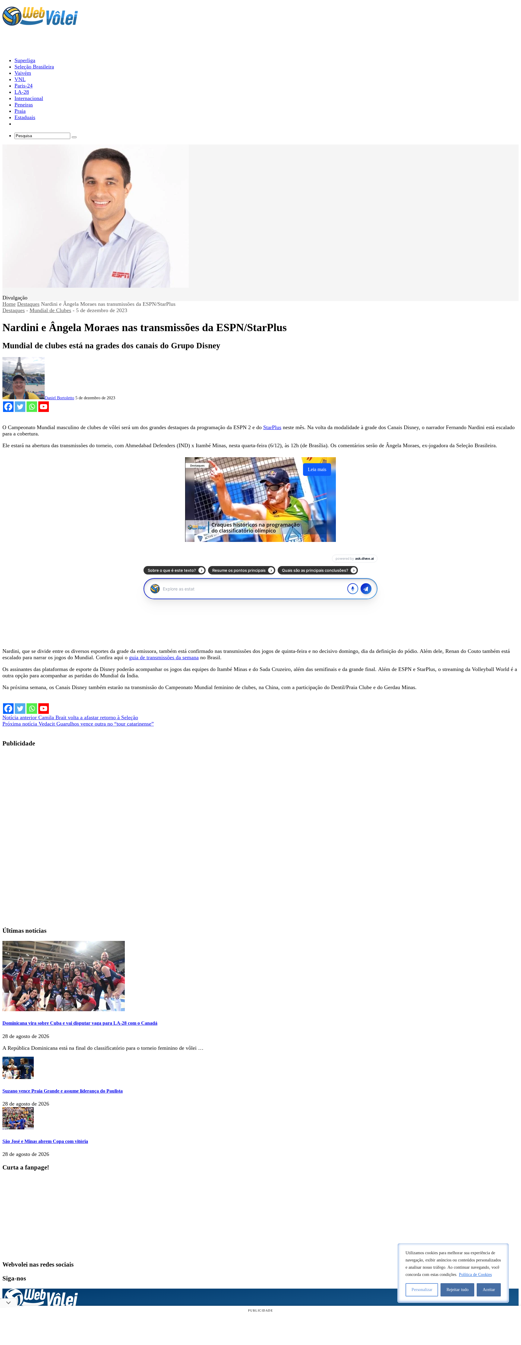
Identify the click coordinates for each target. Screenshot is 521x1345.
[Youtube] (43, 406)
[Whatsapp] (32, 406)
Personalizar (422, 1289)
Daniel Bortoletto (59, 398)
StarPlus (272, 427)
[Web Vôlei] (40, 22)
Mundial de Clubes (50, 310)
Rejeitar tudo (458, 1289)
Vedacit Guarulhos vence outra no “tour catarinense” (78, 724)
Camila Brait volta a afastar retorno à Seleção (70, 717)
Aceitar (489, 1289)
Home (9, 304)
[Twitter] (20, 406)
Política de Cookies (475, 1274)
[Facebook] (8, 406)
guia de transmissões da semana (164, 657)
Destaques (28, 304)
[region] (453, 1273)
